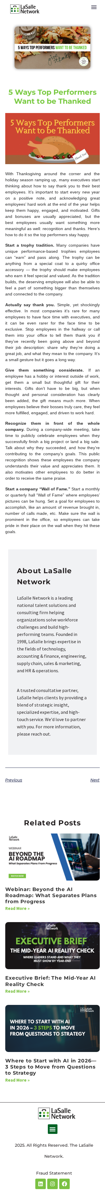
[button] (52, 1129)
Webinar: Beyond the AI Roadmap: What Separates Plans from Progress (51, 895)
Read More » (17, 908)
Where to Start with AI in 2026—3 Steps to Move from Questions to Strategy (51, 1067)
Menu (94, 7)
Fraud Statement (54, 1173)
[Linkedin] (40, 1184)
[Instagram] (52, 1184)
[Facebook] (64, 1184)
